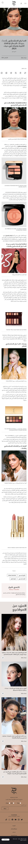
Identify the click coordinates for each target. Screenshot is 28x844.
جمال (11, 803)
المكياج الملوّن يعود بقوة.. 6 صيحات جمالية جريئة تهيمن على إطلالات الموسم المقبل (14, 653)
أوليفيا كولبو (13, 578)
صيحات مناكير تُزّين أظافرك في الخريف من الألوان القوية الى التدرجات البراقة (14, 773)
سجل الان (5, 839)
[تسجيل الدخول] (21, 3)
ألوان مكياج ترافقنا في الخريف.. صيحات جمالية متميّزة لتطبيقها (15, 689)
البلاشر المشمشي (9, 235)
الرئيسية (14, 825)
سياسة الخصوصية (14, 835)
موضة (18, 803)
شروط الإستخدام (14, 828)
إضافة (5, 808)
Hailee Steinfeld (22, 146)
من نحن (14, 832)
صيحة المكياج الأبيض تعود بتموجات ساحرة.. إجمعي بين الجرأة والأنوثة (14, 737)
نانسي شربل (14, 51)
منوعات (7, 803)
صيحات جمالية (23, 57)
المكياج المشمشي (22, 575)
